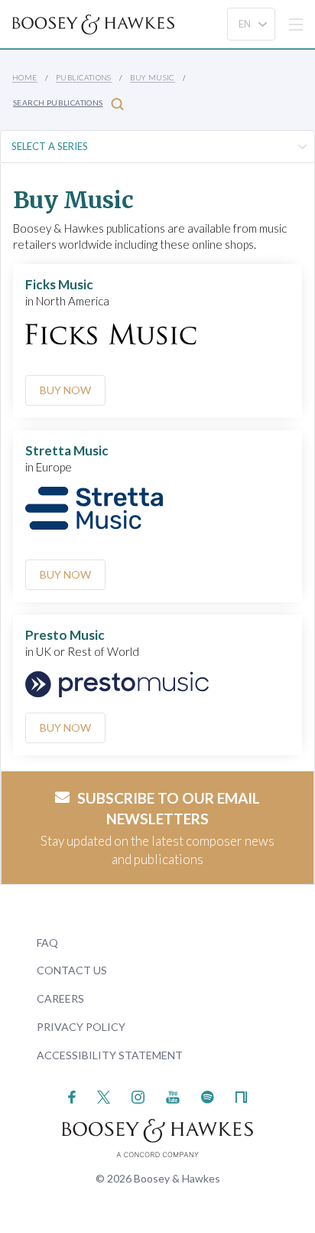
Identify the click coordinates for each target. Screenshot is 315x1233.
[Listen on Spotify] (207, 1096)
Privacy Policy (81, 1026)
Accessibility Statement (110, 1055)
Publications (84, 77)
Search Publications (58, 102)
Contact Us (72, 970)
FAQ (47, 942)
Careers (60, 998)
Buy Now (65, 389)
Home (24, 77)
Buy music (152, 77)
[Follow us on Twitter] (103, 1096)
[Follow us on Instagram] (138, 1096)
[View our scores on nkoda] (241, 1096)
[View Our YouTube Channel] (173, 1096)
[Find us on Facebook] (72, 1096)
